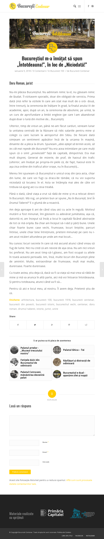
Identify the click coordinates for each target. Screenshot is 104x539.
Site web (46, 462)
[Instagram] (93, 6)
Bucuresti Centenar (80, 70)
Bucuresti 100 (57, 70)
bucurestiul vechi (66, 304)
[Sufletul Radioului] (2, 269)
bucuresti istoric (45, 304)
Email (45, 452)
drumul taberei (26, 308)
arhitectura (27, 299)
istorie (40, 308)
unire (55, 308)
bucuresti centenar (83, 299)
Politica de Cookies (64, 532)
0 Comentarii (39, 70)
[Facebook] (89, 6)
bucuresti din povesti (21, 304)
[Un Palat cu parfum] (102, 269)
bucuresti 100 (44, 299)
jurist (48, 308)
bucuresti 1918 (62, 299)
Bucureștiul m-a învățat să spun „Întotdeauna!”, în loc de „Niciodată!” (52, 61)
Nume (46, 442)
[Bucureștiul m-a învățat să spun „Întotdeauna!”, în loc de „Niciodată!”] (52, 34)
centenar (82, 304)
